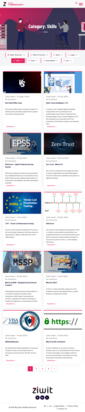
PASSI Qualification (12, 342)
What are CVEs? (51, 282)
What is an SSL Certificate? (56, 342)
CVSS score (50, 223)
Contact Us (62, 409)
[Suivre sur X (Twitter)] (37, 397)
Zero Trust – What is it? (54, 164)
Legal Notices (59, 406)
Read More (10, 126)
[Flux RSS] (47, 397)
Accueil (39, 32)
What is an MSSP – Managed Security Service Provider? (21, 283)
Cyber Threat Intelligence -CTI (57, 103)
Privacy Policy (73, 406)
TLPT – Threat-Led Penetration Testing (19, 223)
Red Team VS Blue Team (13, 103)
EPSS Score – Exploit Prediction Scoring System (19, 165)
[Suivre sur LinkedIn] (42, 397)
